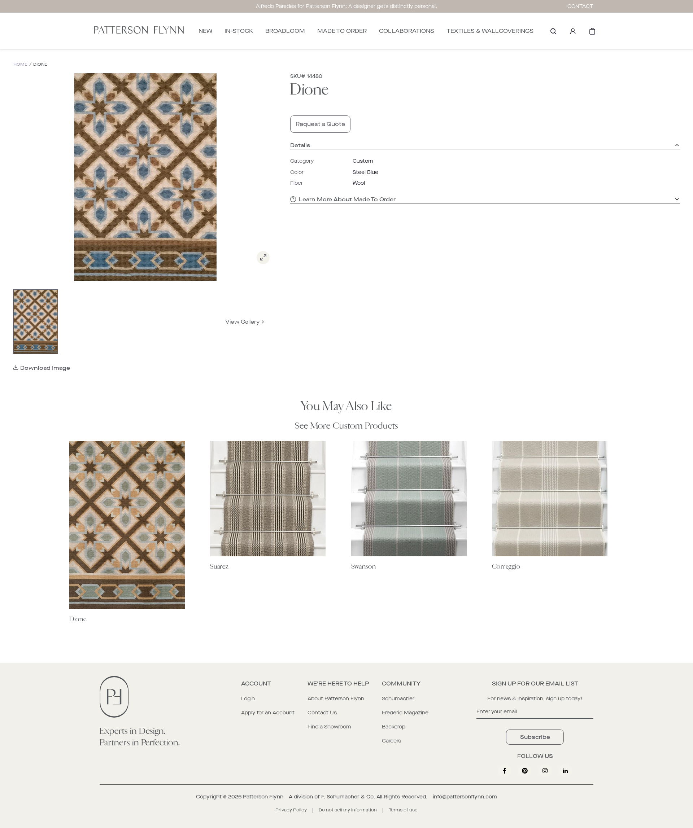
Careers (391, 740)
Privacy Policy (291, 810)
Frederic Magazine (405, 712)
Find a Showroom (329, 726)
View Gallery (242, 321)
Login (248, 698)
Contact (580, 6)
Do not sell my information (348, 810)
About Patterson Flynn (336, 698)
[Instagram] (545, 770)
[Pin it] (524, 770)
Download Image (45, 368)
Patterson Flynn (263, 796)
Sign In (572, 31)
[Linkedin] (565, 770)
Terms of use (403, 810)
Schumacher (398, 698)
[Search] (553, 31)
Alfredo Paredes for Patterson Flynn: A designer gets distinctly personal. (346, 6)
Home (20, 64)
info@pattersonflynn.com (465, 796)
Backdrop (393, 726)
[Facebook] (504, 770)
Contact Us (322, 712)
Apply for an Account (268, 712)
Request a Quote (320, 124)
